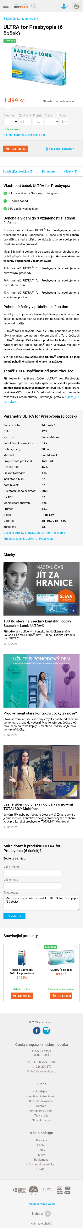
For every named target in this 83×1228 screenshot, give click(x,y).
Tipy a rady (41, 1115)
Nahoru (37, 1213)
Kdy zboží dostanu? (61, 149)
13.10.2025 (10, 644)
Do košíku (18, 148)
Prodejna (41, 1091)
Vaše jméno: (11, 867)
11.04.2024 (10, 827)
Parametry (48, 171)
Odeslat (13, 916)
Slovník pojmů (41, 1120)
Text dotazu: (11, 892)
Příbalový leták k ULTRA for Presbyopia (28, 538)
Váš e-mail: (10, 879)
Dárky (41, 1150)
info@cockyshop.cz (44, 1071)
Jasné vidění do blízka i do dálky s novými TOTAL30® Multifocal (38, 806)
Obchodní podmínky (41, 1164)
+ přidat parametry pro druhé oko (24, 135)
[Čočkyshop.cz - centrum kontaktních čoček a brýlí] (21, 6)
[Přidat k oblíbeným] (19, 41)
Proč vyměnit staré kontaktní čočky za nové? (40, 713)
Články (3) (70, 171)
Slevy (41, 1155)
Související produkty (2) (18, 171)
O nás (42, 1084)
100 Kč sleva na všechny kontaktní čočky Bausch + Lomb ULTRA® (37, 623)
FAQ (41, 1169)
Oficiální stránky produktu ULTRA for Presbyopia (34, 532)
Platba (41, 1145)
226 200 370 (43, 1066)
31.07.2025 (10, 735)
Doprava (41, 1140)
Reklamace (41, 1159)
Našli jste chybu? (41, 1223)
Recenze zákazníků (41, 1101)
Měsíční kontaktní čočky (22, 18)
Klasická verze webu (42, 1203)
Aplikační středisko (41, 1096)
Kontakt (41, 1106)
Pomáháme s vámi (41, 1110)
